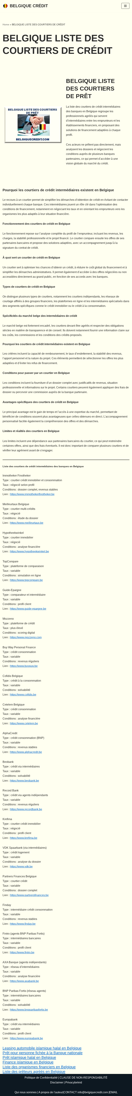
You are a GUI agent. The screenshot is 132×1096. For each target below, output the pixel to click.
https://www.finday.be (23, 923)
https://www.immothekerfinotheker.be (32, 494)
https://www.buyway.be (24, 665)
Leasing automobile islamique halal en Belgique (42, 1048)
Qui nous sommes (26, 1092)
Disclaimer (56, 1082)
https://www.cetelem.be (24, 723)
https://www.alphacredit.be (26, 752)
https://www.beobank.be (24, 780)
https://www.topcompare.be (26, 580)
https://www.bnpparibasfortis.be (29, 1009)
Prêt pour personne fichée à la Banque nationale (42, 1053)
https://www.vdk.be (21, 866)
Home (6, 24)
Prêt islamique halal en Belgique (29, 1057)
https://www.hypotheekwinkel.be (29, 551)
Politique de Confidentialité (41, 1077)
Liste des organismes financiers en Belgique (39, 1067)
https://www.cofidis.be (23, 694)
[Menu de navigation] (125, 6)
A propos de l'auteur (50, 1092)
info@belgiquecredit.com (93, 1092)
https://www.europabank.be (26, 1038)
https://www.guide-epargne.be (28, 608)
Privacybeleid (73, 1082)
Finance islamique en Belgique (28, 1062)
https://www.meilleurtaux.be (26, 522)
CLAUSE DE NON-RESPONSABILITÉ (83, 1077)
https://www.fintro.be (22, 952)
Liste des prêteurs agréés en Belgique (34, 1071)
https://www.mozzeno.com (26, 637)
